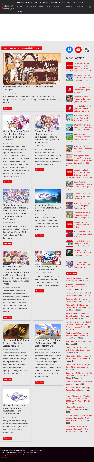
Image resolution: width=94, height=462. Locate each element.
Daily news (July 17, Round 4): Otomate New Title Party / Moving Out (48, 342)
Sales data (77, 2)
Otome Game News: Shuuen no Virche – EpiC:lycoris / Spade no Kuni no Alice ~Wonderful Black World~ (47, 137)
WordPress (33, 455)
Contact (80, 7)
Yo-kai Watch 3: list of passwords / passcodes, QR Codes (83, 148)
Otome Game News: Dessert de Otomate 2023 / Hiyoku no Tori (48, 207)
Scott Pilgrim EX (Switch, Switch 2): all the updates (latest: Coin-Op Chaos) (79, 375)
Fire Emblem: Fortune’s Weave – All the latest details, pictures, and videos (79, 335)
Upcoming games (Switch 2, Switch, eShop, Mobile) (83, 224)
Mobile (56, 7)
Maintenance (31, 7)
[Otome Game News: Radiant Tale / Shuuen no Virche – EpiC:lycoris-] (32, 69)
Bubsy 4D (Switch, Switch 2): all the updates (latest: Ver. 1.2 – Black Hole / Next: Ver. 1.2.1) (79, 418)
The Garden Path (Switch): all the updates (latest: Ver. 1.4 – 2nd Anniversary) (78, 429)
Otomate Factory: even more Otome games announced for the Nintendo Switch (14, 409)
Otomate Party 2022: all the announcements (46, 268)
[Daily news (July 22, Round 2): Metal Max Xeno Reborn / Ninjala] (16, 331)
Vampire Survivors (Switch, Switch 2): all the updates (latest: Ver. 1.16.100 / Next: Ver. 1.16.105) (78, 324)
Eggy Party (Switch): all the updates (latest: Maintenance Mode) (82, 118)
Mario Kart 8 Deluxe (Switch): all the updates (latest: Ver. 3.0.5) (83, 99)
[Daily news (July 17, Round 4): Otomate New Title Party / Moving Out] (48, 331)
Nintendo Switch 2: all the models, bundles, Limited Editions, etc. (83, 234)
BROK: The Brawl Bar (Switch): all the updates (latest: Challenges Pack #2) (78, 316)
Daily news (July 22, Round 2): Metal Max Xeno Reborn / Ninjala (16, 342)
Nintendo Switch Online (60, 2)
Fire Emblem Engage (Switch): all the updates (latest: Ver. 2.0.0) (83, 264)
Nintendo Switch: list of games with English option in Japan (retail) (82, 108)
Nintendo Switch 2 (23, 2)
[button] (31, 2)
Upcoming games (45, 7)
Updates (19, 7)
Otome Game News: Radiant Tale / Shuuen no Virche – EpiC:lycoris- (29, 88)
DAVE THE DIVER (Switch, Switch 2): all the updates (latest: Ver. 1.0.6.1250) (83, 127)
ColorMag (4, 457)
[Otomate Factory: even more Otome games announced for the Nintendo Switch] (16, 396)
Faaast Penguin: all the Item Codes (78, 341)
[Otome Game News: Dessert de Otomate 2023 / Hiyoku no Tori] (48, 196)
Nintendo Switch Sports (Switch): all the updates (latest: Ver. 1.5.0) (83, 196)
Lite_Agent (16, 93)
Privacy (19, 11)
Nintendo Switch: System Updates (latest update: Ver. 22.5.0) (83, 89)
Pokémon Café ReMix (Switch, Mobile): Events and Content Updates (82, 215)
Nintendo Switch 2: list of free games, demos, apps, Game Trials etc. (83, 243)
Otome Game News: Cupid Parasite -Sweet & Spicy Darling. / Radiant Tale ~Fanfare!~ (16, 135)
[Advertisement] (47, 27)
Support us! (68, 7)
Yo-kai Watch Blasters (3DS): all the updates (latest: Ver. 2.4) (82, 205)
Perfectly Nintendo (17, 455)
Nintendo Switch (41, 2)
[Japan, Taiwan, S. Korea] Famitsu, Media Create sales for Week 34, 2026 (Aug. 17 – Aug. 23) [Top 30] (78, 398)
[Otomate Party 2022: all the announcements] (48, 258)
